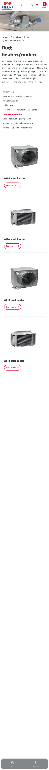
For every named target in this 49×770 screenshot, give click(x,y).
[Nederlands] (37, 5)
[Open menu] (45, 4)
